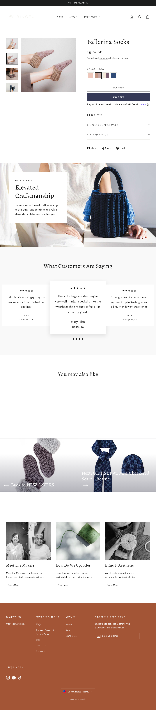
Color (95, 69)
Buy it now (118, 96)
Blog (38, 639)
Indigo (113, 76)
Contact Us (41, 645)
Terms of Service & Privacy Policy (45, 632)
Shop (72, 16)
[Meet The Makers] (28, 541)
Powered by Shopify (78, 699)
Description (96, 115)
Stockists (40, 651)
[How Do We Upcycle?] (78, 541)
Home (60, 16)
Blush (90, 76)
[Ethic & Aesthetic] (127, 541)
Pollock (106, 76)
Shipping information (103, 124)
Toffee (98, 76)
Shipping (103, 58)
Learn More (90, 16)
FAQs (38, 624)
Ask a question (97, 134)
